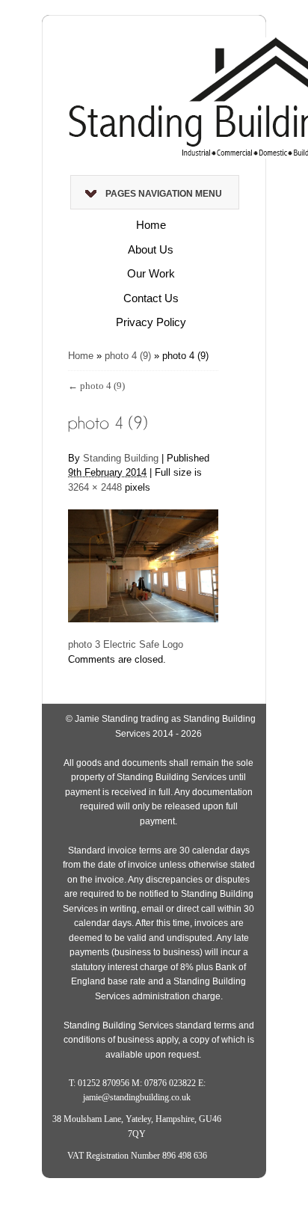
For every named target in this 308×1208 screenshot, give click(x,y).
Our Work (151, 273)
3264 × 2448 (95, 487)
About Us (150, 249)
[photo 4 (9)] (143, 557)
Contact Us (151, 298)
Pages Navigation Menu (163, 193)
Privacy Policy (151, 322)
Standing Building (120, 458)
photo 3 (84, 644)
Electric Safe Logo (143, 644)
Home (151, 224)
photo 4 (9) (128, 355)
